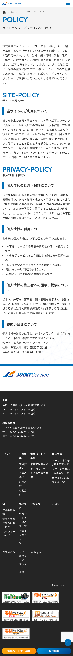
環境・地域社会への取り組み (8, 522)
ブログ (56, 503)
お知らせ (35, 503)
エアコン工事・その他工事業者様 (39, 473)
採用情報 (54, 651)
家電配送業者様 (39, 464)
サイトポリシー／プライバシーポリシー (23, 564)
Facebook (58, 585)
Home (6, 454)
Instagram (36, 552)
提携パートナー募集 (18, 651)
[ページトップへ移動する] (68, 642)
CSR (4, 503)
